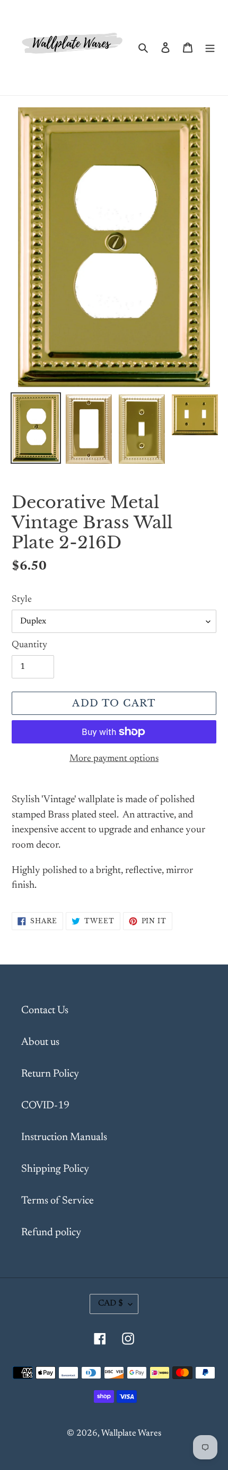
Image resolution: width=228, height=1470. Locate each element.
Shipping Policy (55, 1169)
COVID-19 (45, 1105)
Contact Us (44, 1010)
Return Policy (50, 1074)
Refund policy (51, 1232)
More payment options (114, 759)
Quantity (29, 645)
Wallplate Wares (131, 1433)
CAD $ (110, 1303)
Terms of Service (57, 1201)
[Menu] (210, 47)
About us (40, 1042)
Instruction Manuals (64, 1137)
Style (22, 599)
